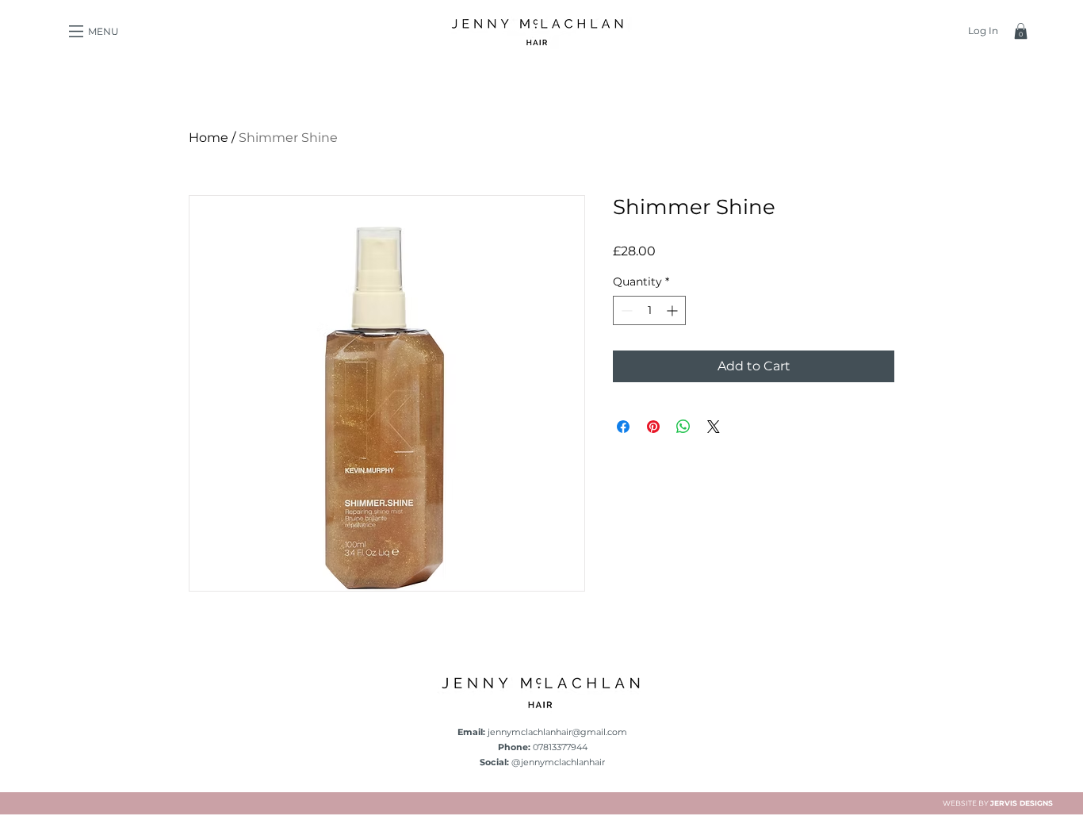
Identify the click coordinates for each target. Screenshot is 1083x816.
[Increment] (673, 310)
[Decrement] (625, 310)
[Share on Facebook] (623, 426)
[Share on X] (713, 426)
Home (208, 137)
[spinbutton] (649, 310)
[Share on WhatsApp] (683, 426)
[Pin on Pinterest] (653, 426)
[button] (76, 31)
